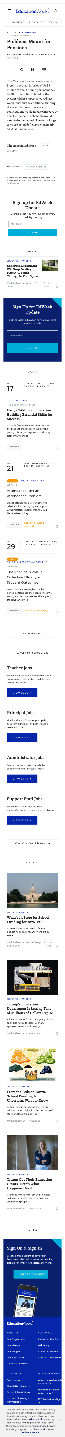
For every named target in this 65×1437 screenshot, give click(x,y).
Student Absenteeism (33, 481)
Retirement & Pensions (35, 167)
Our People (13, 1351)
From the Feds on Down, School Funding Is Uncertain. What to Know (27, 1096)
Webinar (12, 485)
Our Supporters (15, 1357)
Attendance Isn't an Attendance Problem (24, 493)
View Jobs (21, 692)
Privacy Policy (36, 1419)
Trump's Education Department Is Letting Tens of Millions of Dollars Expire (30, 1008)
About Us (13, 1333)
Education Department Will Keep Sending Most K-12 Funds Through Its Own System (23, 271)
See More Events (32, 633)
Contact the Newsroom (51, 1357)
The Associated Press (22, 54)
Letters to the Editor (49, 1339)
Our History (13, 1345)
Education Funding (22, 32)
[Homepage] (32, 11)
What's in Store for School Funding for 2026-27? (28, 919)
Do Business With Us (51, 1373)
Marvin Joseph (34, 942)
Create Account (32, 1274)
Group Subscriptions (18, 1392)
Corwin (31, 526)
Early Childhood (17, 400)
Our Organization (16, 1339)
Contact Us (45, 1333)
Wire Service (12, 151)
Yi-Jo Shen (14, 945)
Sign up (32, 347)
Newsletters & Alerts (18, 1386)
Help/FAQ (43, 1345)
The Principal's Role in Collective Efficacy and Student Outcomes (25, 577)
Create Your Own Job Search (31, 843)
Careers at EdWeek (17, 1363)
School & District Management (27, 562)
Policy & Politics (35, 22)
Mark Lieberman (16, 283)
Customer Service (48, 1351)
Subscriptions (14, 1380)
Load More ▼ (32, 1230)
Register (14, 447)
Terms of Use (42, 1429)
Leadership (18, 22)
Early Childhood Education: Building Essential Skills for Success (29, 414)
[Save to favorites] (32, 69)
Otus (50, 610)
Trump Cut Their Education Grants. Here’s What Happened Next (29, 1183)
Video (36, 912)
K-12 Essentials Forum (21, 405)
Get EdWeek (14, 1373)
